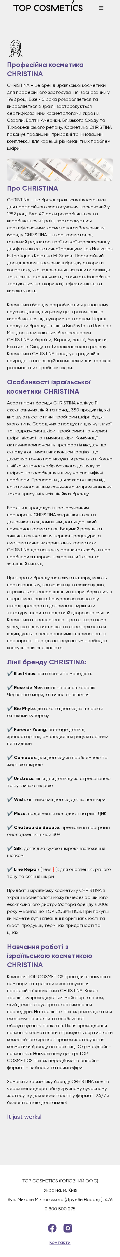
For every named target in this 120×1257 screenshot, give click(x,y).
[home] (51, 8)
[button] (101, 8)
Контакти (60, 1242)
